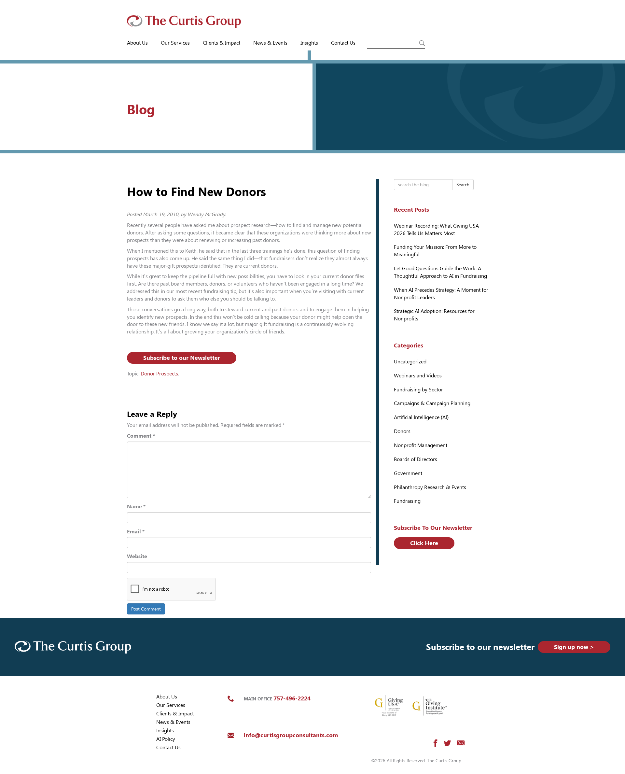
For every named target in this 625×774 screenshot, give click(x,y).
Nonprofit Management (420, 445)
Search (462, 184)
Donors (402, 431)
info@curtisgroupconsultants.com (291, 735)
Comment (141, 436)
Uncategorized (410, 362)
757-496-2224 (292, 698)
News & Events (270, 43)
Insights (309, 43)
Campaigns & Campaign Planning (432, 403)
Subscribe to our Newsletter (181, 357)
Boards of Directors (415, 459)
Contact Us (343, 43)
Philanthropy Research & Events (430, 487)
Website (137, 556)
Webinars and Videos (418, 376)
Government (408, 473)
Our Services (175, 43)
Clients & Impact (221, 43)
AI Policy (165, 739)
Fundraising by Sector (418, 390)
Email (136, 531)
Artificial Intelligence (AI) (421, 417)
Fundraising (407, 501)
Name (136, 506)
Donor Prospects (159, 374)
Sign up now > (574, 646)
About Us (137, 43)
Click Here (424, 543)
